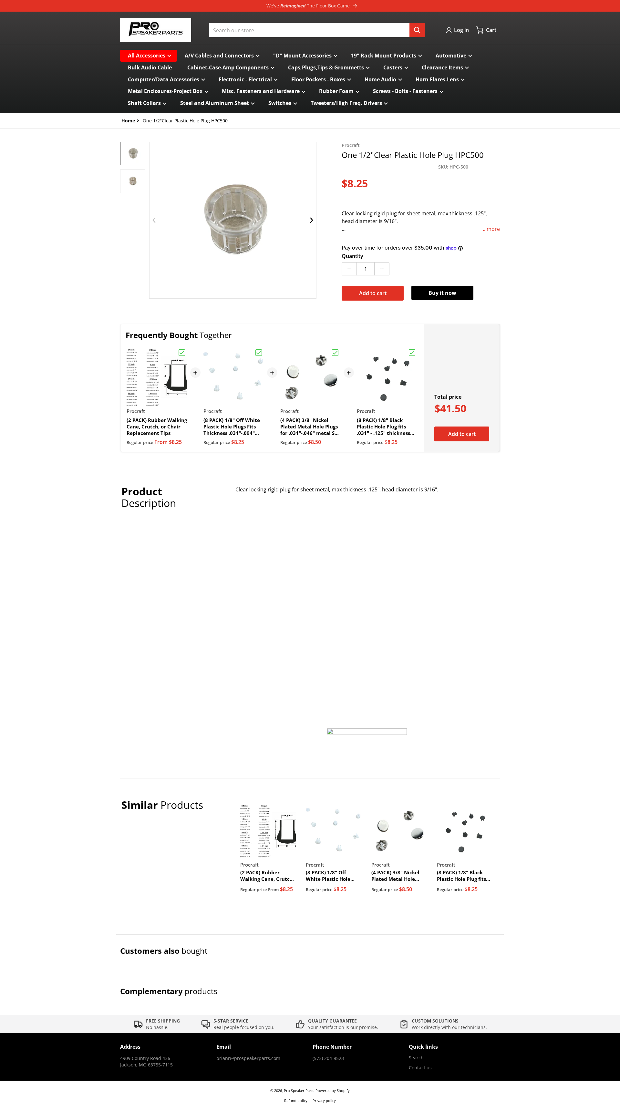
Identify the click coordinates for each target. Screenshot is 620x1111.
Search (416, 1057)
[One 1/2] (132, 153)
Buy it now (442, 292)
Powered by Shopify (332, 1090)
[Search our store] (417, 30)
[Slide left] (154, 220)
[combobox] (317, 30)
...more (491, 228)
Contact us (420, 1068)
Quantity (352, 256)
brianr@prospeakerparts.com (248, 1058)
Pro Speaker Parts (299, 1090)
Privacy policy (324, 1100)
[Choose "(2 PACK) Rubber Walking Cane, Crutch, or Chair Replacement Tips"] (182, 352)
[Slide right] (311, 220)
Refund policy (295, 1100)
